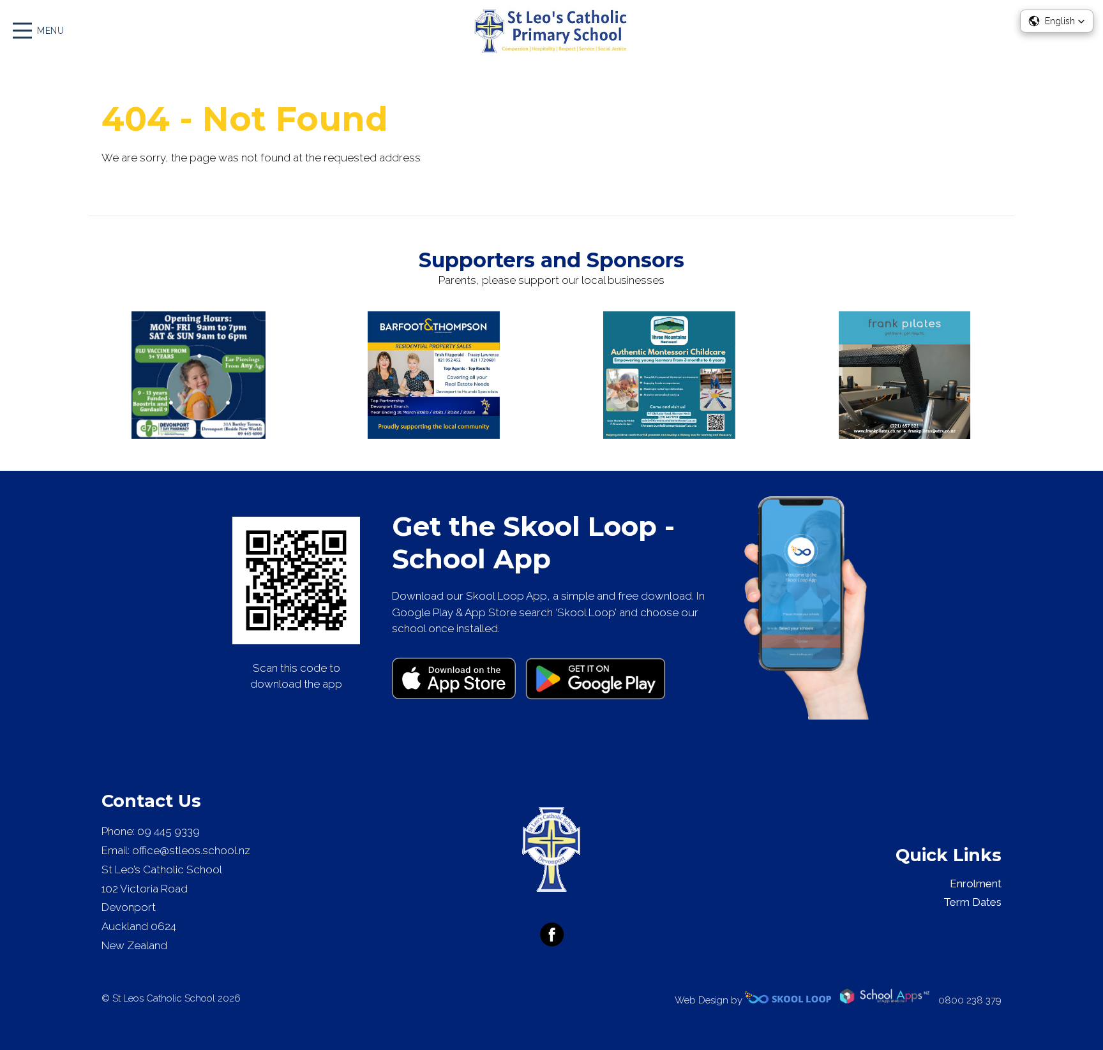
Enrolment (976, 883)
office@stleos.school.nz (191, 850)
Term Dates (972, 902)
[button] (1056, 21)
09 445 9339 (168, 831)
